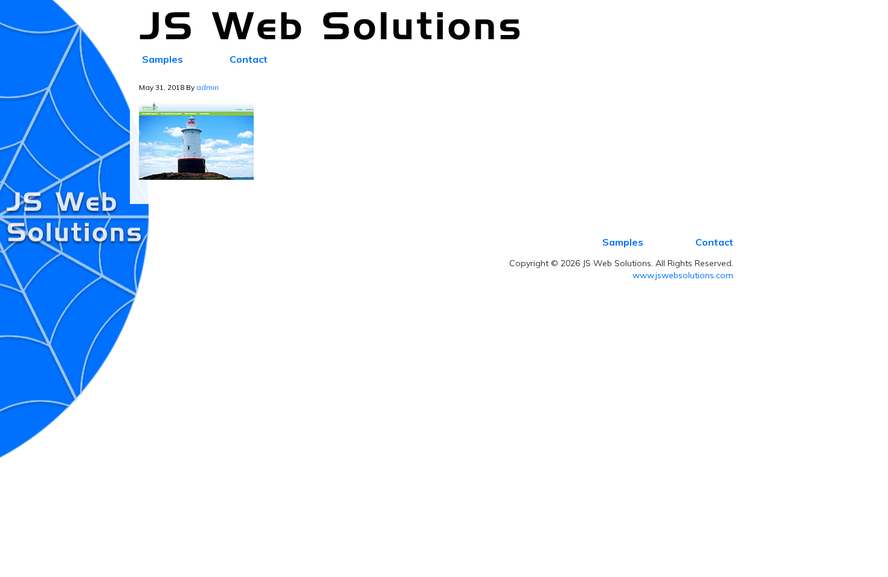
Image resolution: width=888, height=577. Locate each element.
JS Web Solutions (336, 26)
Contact (714, 242)
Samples (622, 242)
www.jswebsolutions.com (682, 275)
